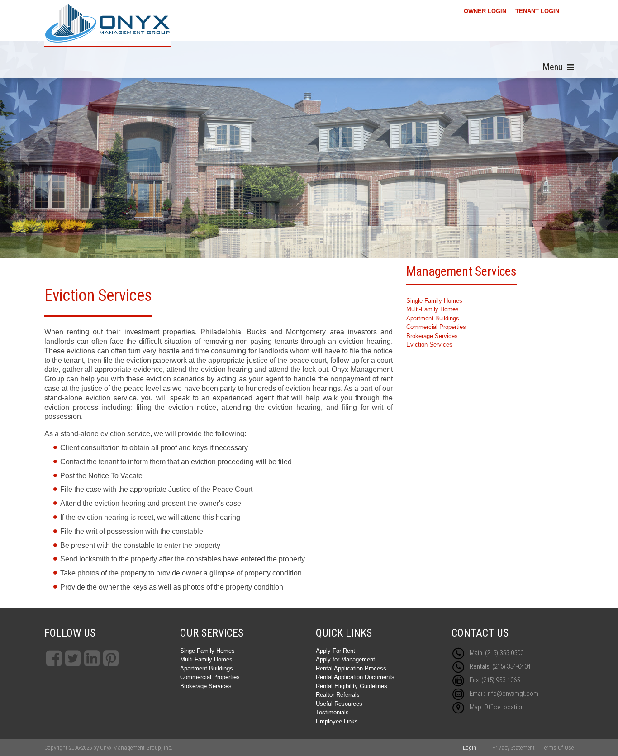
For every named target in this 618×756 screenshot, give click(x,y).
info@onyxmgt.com (512, 693)
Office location (504, 707)
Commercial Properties (436, 326)
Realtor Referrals (338, 694)
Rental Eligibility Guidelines (351, 686)
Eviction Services (429, 344)
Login (469, 748)
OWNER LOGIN (485, 11)
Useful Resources (339, 703)
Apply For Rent (335, 650)
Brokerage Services (432, 336)
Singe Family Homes (207, 650)
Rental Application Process (351, 668)
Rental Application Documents (355, 677)
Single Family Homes (434, 300)
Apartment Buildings (432, 318)
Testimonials (332, 712)
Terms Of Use (558, 748)
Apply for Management (345, 659)
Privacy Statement (513, 748)
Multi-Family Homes (432, 309)
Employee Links (337, 721)
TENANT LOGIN (537, 11)
